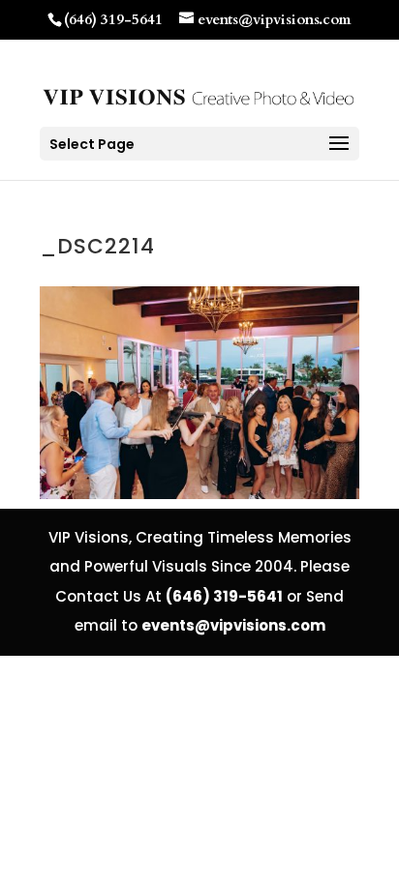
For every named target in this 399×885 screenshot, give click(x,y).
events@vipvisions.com (233, 625)
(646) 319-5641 (113, 19)
